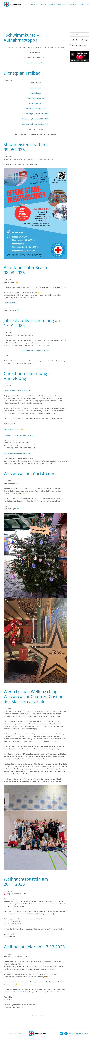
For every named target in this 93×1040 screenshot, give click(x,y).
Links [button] (87, 4)
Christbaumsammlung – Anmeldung (27, 375)
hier (51, 159)
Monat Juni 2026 (35, 88)
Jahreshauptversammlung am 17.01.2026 (32, 323)
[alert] (79, 44)
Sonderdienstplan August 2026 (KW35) (35, 124)
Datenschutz (18, 1033)
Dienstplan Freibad (22, 73)
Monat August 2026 (35, 103)
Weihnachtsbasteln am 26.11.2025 (26, 881)
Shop (81, 4)
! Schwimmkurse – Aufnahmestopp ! (21, 37)
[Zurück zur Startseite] (12, 4)
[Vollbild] (87, 61)
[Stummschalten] (85, 61)
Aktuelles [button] (34, 4)
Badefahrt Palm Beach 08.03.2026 (25, 270)
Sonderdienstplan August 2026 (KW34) (35, 119)
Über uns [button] (43, 4)
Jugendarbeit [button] (72, 4)
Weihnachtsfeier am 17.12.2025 (34, 947)
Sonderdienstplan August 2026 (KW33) (35, 114)
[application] (79, 56)
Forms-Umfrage (23, 992)
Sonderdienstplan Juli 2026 (35, 98)
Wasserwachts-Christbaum (30, 473)
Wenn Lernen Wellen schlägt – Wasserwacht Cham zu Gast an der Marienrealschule (34, 696)
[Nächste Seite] (43, 1016)
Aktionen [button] (52, 4)
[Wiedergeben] (72, 61)
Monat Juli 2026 (35, 93)
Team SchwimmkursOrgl (35, 63)
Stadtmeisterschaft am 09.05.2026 (26, 147)
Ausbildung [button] (62, 4)
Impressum (8, 1033)
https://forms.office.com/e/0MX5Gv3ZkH (35, 350)
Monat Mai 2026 (35, 83)
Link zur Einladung (10, 303)
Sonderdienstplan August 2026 (35, 108)
